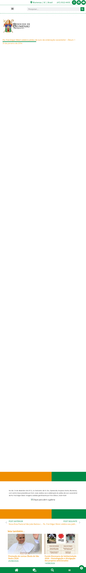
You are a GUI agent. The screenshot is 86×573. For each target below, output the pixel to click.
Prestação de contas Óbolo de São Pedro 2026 (23, 557)
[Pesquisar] (82, 9)
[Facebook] (79, 2)
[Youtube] (83, 2)
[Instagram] (74, 2)
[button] (12, 8)
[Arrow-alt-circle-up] (81, 568)
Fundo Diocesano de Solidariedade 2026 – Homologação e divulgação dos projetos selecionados (60, 558)
